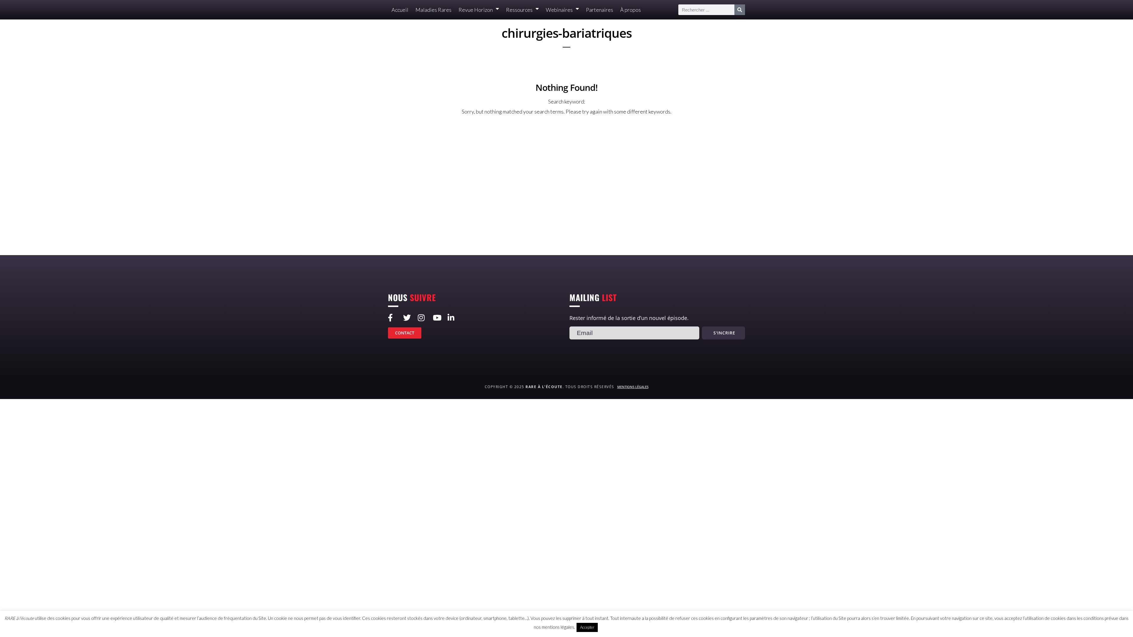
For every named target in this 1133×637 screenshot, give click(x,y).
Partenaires (599, 9)
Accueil (400, 9)
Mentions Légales (633, 387)
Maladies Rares (433, 9)
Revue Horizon (476, 9)
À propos (630, 9)
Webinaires (559, 9)
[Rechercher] (739, 9)
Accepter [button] (587, 627)
